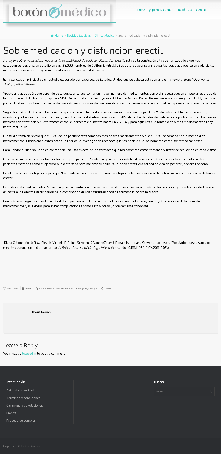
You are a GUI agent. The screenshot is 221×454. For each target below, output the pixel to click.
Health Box (184, 9)
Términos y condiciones (23, 398)
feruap (28, 288)
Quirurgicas (81, 288)
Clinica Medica (46, 288)
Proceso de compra (20, 420)
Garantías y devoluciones (24, 405)
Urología (92, 288)
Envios (11, 413)
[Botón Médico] (59, 11)
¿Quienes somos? (161, 9)
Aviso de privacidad (20, 390)
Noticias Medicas (65, 288)
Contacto (202, 9)
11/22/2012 (12, 288)
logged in (29, 353)
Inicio (141, 9)
